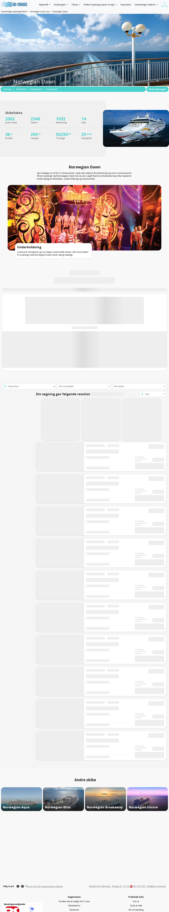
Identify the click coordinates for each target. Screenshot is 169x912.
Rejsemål (43, 4)
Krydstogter (60, 4)
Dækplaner (52, 89)
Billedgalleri (36, 89)
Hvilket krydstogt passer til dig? (99, 4)
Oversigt (7, 89)
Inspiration (125, 4)
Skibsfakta (21, 89)
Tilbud (74, 4)
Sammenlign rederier (145, 4)
